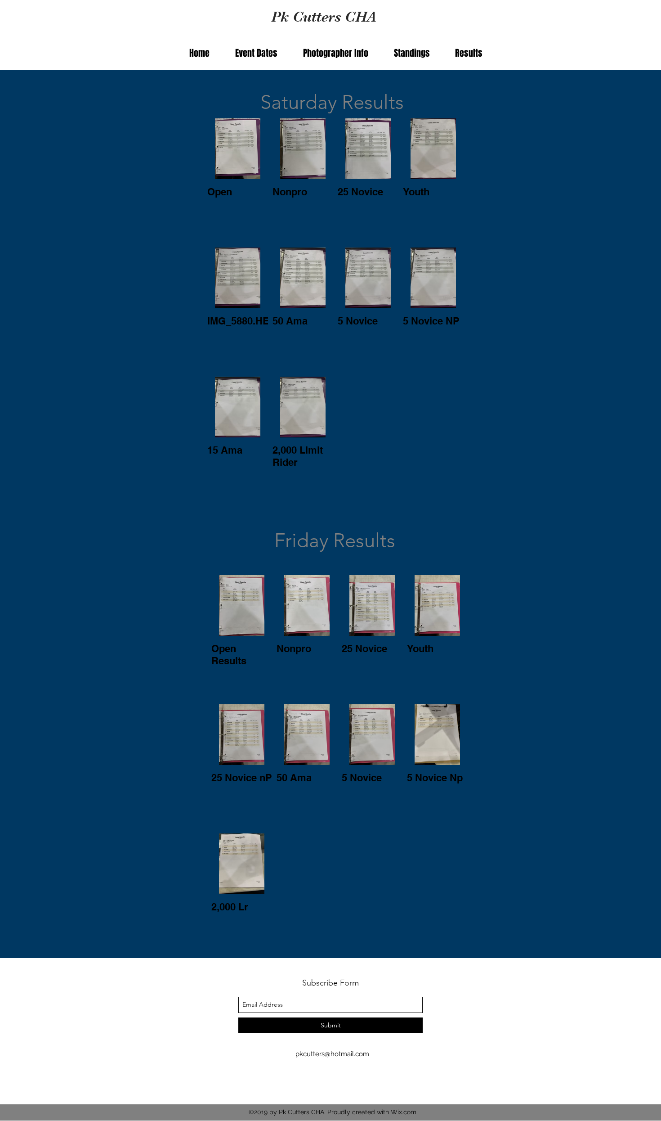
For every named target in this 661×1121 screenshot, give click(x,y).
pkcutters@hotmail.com (332, 1054)
